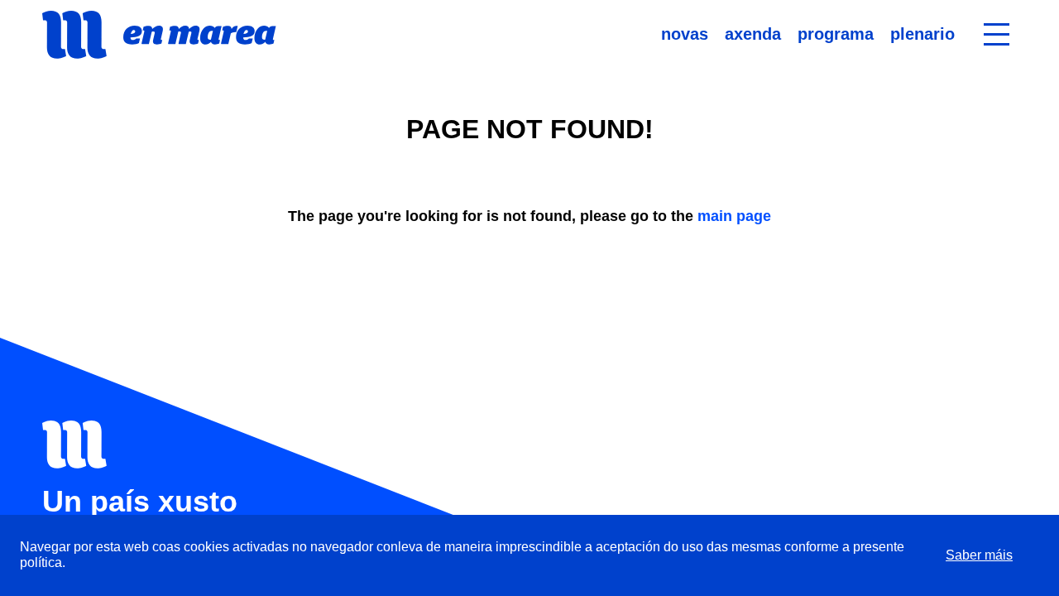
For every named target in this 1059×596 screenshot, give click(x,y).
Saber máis (979, 555)
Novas (684, 34)
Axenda (753, 34)
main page (734, 216)
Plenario (922, 34)
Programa (836, 34)
